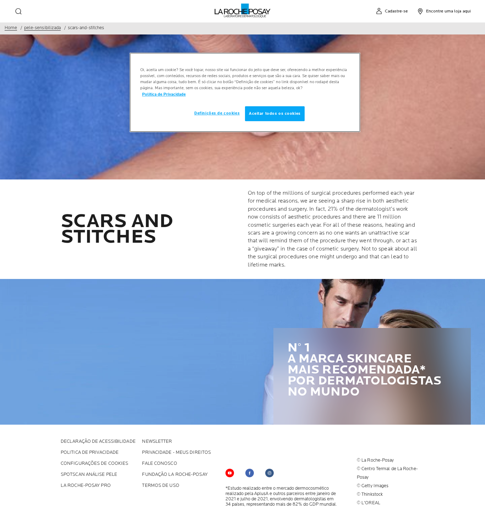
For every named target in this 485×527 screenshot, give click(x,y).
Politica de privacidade (90, 452)
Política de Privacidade (164, 94)
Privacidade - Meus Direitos (176, 452)
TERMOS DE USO (160, 485)
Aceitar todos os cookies (275, 113)
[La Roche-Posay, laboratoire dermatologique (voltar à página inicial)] (243, 11)
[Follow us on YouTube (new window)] (229, 473)
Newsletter (157, 441)
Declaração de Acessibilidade (98, 441)
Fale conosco (159, 463)
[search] (18, 11)
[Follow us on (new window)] (249, 473)
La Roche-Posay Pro (86, 485)
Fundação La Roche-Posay (174, 474)
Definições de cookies (217, 113)
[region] (245, 92)
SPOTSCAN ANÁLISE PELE (89, 474)
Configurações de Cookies (94, 463)
